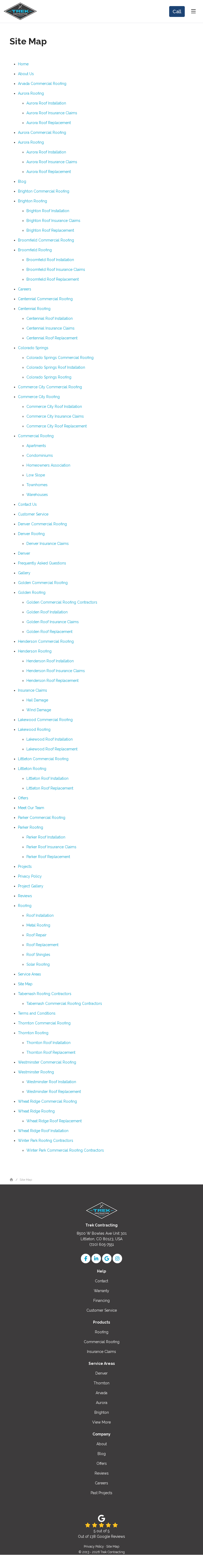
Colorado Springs (33, 348)
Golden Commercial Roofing (43, 583)
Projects (25, 866)
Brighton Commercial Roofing (43, 191)
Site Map (25, 984)
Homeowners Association (48, 465)
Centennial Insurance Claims (50, 328)
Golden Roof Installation (47, 612)
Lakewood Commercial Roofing (45, 720)
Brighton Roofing (32, 201)
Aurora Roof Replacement (48, 123)
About (101, 1444)
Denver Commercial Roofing (42, 524)
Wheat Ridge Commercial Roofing (47, 1101)
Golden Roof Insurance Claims (52, 622)
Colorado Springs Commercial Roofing (60, 357)
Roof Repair (36, 935)
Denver (24, 553)
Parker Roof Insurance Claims (51, 847)
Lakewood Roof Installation (49, 739)
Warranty (101, 1291)
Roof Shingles (38, 954)
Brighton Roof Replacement (50, 230)
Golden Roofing (31, 592)
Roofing (24, 906)
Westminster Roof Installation (51, 1082)
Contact (101, 1281)
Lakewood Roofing (34, 729)
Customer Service (33, 514)
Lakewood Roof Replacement (51, 749)
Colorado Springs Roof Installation (55, 367)
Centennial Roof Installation (49, 318)
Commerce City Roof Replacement (56, 426)
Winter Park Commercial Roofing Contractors (65, 1150)
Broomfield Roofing (35, 250)
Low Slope (35, 475)
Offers (23, 798)
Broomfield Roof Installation (50, 260)
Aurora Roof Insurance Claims (51, 113)
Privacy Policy (30, 876)
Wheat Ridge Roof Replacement (54, 1121)
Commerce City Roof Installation (54, 406)
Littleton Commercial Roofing (43, 759)
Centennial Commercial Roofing (45, 299)
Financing (101, 1300)
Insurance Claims (32, 690)
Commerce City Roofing (39, 397)
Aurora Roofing (31, 93)
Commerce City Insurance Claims (55, 416)
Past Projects (101, 1493)
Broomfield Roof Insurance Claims (55, 269)
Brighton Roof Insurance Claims (53, 220)
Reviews (25, 896)
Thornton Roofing (33, 1033)
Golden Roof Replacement (49, 632)
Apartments (36, 446)
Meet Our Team (31, 808)
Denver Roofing (31, 534)
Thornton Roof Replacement (50, 1052)
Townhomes (37, 485)
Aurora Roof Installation (46, 103)
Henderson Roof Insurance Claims (55, 671)
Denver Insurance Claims (47, 543)
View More (101, 1422)
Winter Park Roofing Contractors (45, 1140)
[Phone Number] (177, 11)
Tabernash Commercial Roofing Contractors (64, 1003)
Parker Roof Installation (45, 837)
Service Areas (29, 974)
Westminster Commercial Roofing (47, 1062)
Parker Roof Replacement (48, 857)
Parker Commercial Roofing (41, 817)
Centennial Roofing (34, 309)
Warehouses (37, 495)
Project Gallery (30, 886)
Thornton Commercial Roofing (44, 1023)
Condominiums (39, 455)
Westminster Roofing (36, 1072)
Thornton (101, 1383)
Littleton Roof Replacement (49, 788)
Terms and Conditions (37, 1013)
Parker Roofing (30, 827)
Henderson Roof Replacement (52, 680)
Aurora (101, 1403)
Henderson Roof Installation (50, 661)
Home (23, 64)
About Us (26, 74)
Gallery (24, 573)
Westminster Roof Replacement (53, 1091)
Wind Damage (38, 710)
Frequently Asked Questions (42, 563)
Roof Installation (40, 915)
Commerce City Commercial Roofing (50, 387)
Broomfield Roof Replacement (52, 279)
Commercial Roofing (36, 436)
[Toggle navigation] (193, 11)
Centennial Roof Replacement (51, 338)
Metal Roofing (38, 925)
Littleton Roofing (32, 769)
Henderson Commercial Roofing (46, 641)
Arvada (101, 1393)
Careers (24, 289)
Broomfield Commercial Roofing (46, 240)
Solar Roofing (38, 964)
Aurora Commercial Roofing (42, 132)
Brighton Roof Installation (47, 211)
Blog (22, 181)
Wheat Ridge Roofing (36, 1111)
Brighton (101, 1412)
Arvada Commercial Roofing (42, 83)
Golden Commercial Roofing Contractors (61, 602)
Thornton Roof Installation (48, 1043)
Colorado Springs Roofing (48, 377)
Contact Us (27, 504)
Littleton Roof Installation (47, 778)
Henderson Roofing (35, 651)
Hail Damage (37, 700)
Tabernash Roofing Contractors (44, 994)
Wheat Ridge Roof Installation (43, 1131)
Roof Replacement (42, 945)
